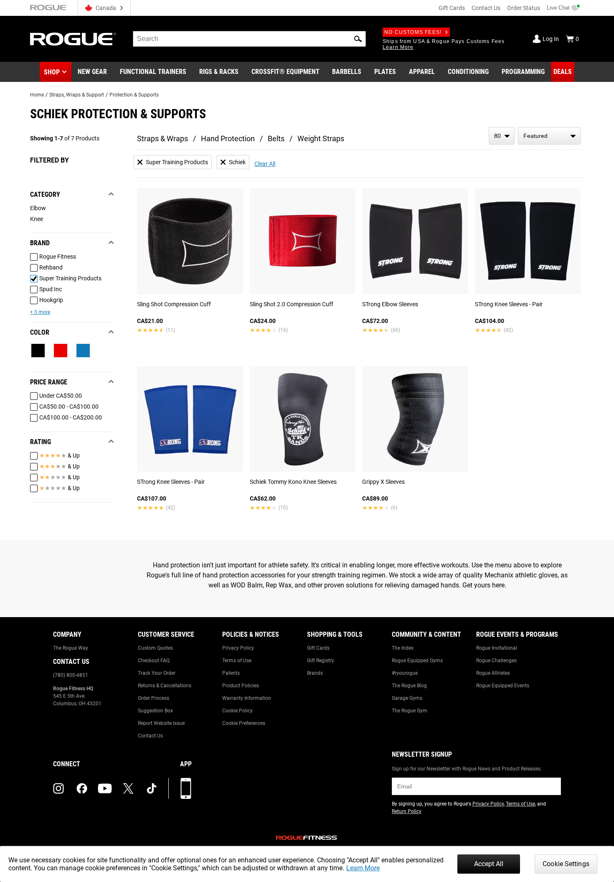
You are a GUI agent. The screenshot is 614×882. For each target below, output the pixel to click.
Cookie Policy (237, 711)
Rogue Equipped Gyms (417, 660)
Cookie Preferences (243, 723)
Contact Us (486, 8)
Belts (276, 138)
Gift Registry (320, 660)
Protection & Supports (134, 95)
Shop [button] (52, 72)
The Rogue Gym (409, 711)
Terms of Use (236, 660)
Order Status (523, 8)
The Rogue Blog (409, 686)
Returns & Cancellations (164, 686)
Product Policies (240, 686)
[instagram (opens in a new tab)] (58, 788)
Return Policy (406, 811)
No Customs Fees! (412, 32)
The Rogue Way (70, 648)
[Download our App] (185, 788)
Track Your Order (156, 673)
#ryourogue (405, 673)
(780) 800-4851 (70, 675)
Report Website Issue (161, 723)
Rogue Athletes (493, 673)
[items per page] (502, 136)
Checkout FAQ (154, 660)
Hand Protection (228, 138)
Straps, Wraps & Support (76, 95)
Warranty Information (246, 698)
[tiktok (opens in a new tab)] (151, 788)
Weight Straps (320, 138)
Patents (231, 673)
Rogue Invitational (496, 648)
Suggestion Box (155, 711)
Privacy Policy (238, 648)
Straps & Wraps (162, 138)
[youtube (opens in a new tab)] (104, 788)
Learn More (363, 868)
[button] (358, 39)
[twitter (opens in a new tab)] (128, 788)
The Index (403, 648)
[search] (249, 39)
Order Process (153, 698)
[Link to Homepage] (73, 39)
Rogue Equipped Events (502, 686)
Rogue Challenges (496, 660)
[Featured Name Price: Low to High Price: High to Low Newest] (549, 136)
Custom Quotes (155, 648)
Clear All (264, 163)
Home (37, 95)
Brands (315, 673)
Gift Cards (452, 8)
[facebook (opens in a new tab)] (81, 788)
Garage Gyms (407, 698)
